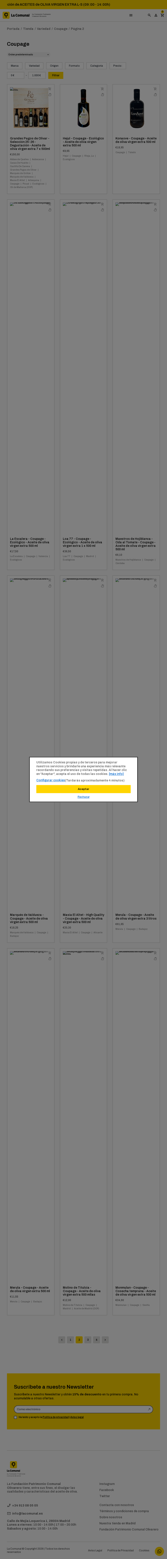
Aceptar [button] (83, 789)
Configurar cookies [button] (50, 780)
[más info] (116, 773)
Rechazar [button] (84, 797)
